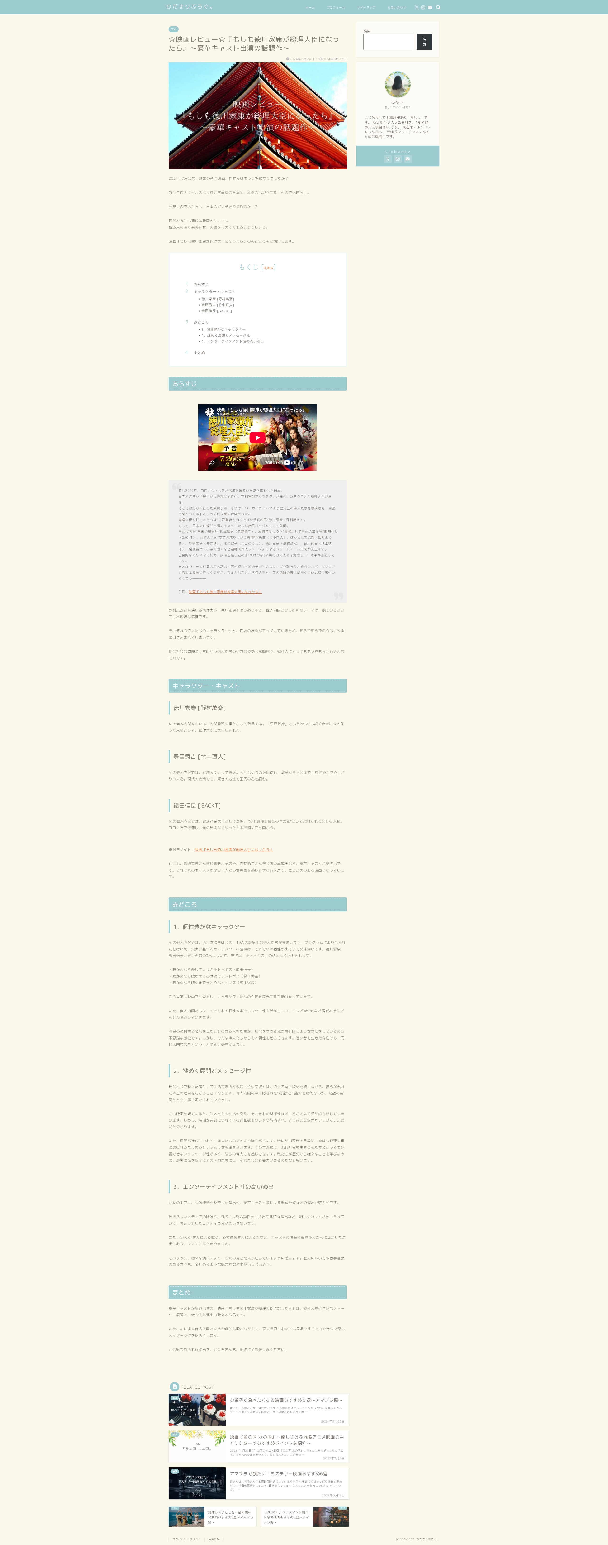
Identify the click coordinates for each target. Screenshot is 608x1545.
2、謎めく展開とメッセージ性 (226, 335)
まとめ (199, 352)
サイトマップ (366, 7)
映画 (173, 29)
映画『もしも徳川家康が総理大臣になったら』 (225, 592)
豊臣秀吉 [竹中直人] (218, 305)
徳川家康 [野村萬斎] (218, 299)
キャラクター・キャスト (215, 291)
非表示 (268, 268)
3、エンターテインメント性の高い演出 (233, 341)
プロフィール (336, 7)
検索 (367, 31)
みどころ (201, 322)
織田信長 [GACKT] (217, 311)
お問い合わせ (397, 7)
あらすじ (201, 284)
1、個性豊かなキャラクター (224, 329)
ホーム (310, 7)
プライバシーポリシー (186, 1539)
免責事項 (214, 1539)
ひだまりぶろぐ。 (191, 6)
